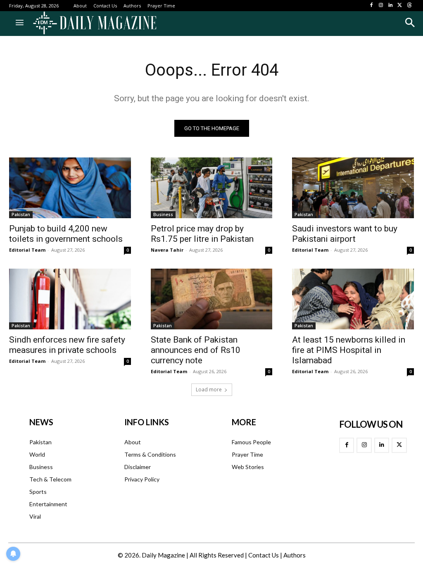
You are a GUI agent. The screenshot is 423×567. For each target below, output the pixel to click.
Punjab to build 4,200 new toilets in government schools (66, 234)
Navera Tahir (167, 250)
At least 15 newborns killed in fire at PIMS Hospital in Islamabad (348, 350)
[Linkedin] (390, 5)
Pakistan (21, 214)
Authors (294, 555)
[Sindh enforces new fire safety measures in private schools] (70, 299)
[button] (409, 22)
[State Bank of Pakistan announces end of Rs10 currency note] (212, 299)
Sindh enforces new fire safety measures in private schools (67, 345)
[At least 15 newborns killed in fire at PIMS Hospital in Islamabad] (353, 299)
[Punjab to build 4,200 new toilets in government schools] (70, 187)
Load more (209, 389)
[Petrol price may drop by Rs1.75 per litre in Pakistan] (212, 187)
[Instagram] (381, 5)
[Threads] (409, 5)
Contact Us (263, 555)
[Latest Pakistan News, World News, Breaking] (95, 23)
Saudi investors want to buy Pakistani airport (344, 234)
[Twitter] (399, 5)
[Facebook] (371, 5)
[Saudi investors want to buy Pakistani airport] (353, 187)
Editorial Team (27, 250)
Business (163, 214)
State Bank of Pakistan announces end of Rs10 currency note (195, 350)
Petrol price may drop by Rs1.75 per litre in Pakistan (202, 234)
